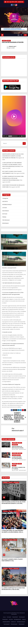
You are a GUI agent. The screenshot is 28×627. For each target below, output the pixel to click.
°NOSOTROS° (15, 617)
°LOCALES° (9, 617)
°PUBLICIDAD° (5, 619)
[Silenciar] (22, 136)
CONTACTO (13, 621)
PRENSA (4, 217)
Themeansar (14, 614)
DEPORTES (5, 201)
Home (4, 617)
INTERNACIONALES (7, 204)
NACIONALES (5, 211)
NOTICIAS (8, 40)
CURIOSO (24, 619)
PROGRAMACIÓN (17, 619)
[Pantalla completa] (24, 136)
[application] (14, 116)
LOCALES (4, 40)
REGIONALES (5, 223)
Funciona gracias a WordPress (10, 613)
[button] (21, 35)
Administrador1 (12, 46)
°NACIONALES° (7, 624)
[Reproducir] (4, 136)
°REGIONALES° (21, 624)
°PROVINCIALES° (14, 624)
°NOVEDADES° (22, 617)
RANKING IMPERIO (6, 621)
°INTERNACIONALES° (21, 621)
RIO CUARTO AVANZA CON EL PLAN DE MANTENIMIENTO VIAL (12, 560)
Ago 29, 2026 (15, 449)
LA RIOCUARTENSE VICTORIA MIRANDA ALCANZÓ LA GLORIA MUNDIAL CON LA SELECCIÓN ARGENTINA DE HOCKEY (12, 164)
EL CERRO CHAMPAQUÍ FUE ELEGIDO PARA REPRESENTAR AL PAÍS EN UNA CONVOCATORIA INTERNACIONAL (13, 178)
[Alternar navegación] (18, 35)
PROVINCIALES (6, 220)
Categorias (5, 198)
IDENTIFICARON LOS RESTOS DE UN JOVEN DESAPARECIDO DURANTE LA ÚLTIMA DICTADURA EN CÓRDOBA (13, 156)
